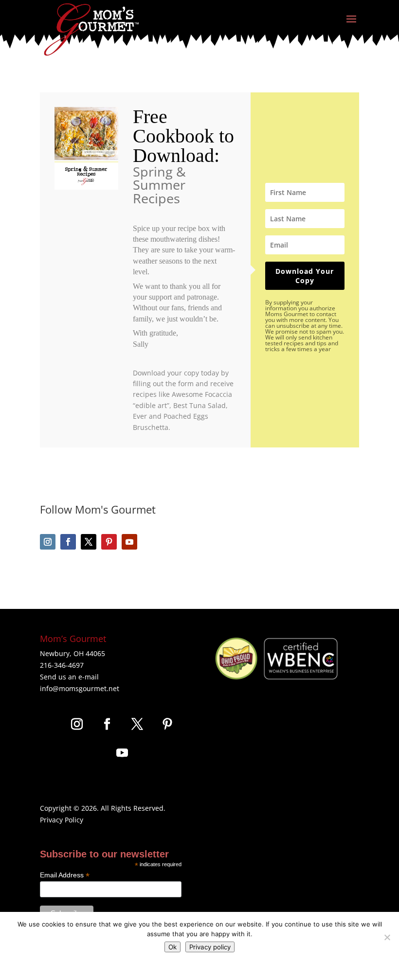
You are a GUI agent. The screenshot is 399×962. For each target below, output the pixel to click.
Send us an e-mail (69, 676)
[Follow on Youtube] (129, 542)
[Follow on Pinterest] (109, 542)
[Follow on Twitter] (88, 542)
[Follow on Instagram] (47, 542)
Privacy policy (210, 947)
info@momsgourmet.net (79, 688)
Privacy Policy (61, 819)
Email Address (65, 875)
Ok (172, 947)
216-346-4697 (62, 665)
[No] (387, 937)
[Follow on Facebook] (68, 542)
